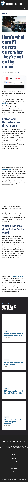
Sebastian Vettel (18, 276)
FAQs (14, 471)
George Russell (6, 169)
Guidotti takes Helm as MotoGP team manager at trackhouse (13, 334)
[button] (23, 7)
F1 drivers (5, 103)
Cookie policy (14, 468)
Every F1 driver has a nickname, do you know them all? (13, 363)
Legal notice (14, 458)
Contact (14, 475)
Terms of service (14, 465)
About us (14, 455)
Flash (4, 13)
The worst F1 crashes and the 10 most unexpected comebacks (13, 421)
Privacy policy (14, 461)
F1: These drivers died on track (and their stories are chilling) (13, 392)
